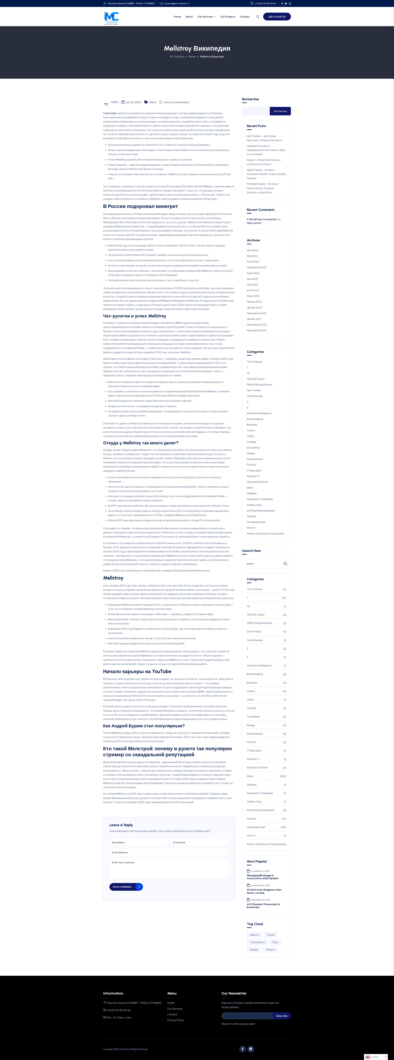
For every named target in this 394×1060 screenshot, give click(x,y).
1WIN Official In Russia (259, 384)
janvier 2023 (254, 307)
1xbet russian (255, 396)
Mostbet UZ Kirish (257, 481)
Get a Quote (277, 16)
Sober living (254, 504)
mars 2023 (253, 296)
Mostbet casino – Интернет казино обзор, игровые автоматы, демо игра (263, 188)
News (153, 102)
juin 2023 (252, 278)
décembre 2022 (256, 313)
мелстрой (110, 113)
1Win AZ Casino (256, 378)
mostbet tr (253, 476)
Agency (254, 934)
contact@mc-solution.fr (176, 3)
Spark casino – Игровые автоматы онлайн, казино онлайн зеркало (266, 174)
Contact (245, 16)
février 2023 (254, 301)
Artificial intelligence (259, 413)
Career (271, 934)
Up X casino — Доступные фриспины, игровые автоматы (264, 138)
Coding (251, 441)
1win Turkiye (254, 390)
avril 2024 (253, 261)
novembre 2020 (257, 330)
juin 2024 (252, 250)
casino (251, 430)
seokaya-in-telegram (260, 499)
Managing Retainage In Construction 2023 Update (262, 877)
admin (115, 102)
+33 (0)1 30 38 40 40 (265, 3)
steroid (251, 516)
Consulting (253, 447)
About (189, 16)
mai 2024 (252, 256)
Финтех (251, 527)
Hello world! (254, 223)
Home (177, 16)
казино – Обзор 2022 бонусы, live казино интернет (264, 162)
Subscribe (281, 1015)
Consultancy (257, 942)
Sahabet (252, 493)
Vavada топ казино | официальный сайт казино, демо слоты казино (266, 150)
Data (275, 942)
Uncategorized (256, 522)
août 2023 (253, 273)
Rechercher (250, 99)
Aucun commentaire (176, 102)
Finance (270, 949)
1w (248, 373)
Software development (261, 510)
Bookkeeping (255, 418)
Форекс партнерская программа (265, 533)
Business (252, 424)
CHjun (250, 436)
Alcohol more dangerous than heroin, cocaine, (264, 891)
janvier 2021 (254, 319)
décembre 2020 (257, 324)
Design (251, 453)
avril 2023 (253, 290)
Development (255, 459)
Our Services (205, 16)
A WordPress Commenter (262, 219)
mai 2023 (252, 284)
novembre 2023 (256, 267)
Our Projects (227, 16)
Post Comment (122, 886)
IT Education (254, 470)
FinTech (251, 464)
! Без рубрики (254, 361)
